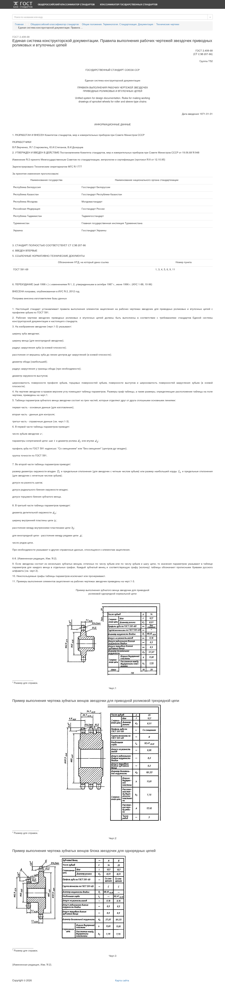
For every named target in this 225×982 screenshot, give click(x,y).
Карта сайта (122, 980)
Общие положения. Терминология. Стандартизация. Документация (117, 24)
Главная (19, 24)
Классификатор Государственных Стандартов (129, 4)
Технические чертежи (167, 24)
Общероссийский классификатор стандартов (66, 4)
